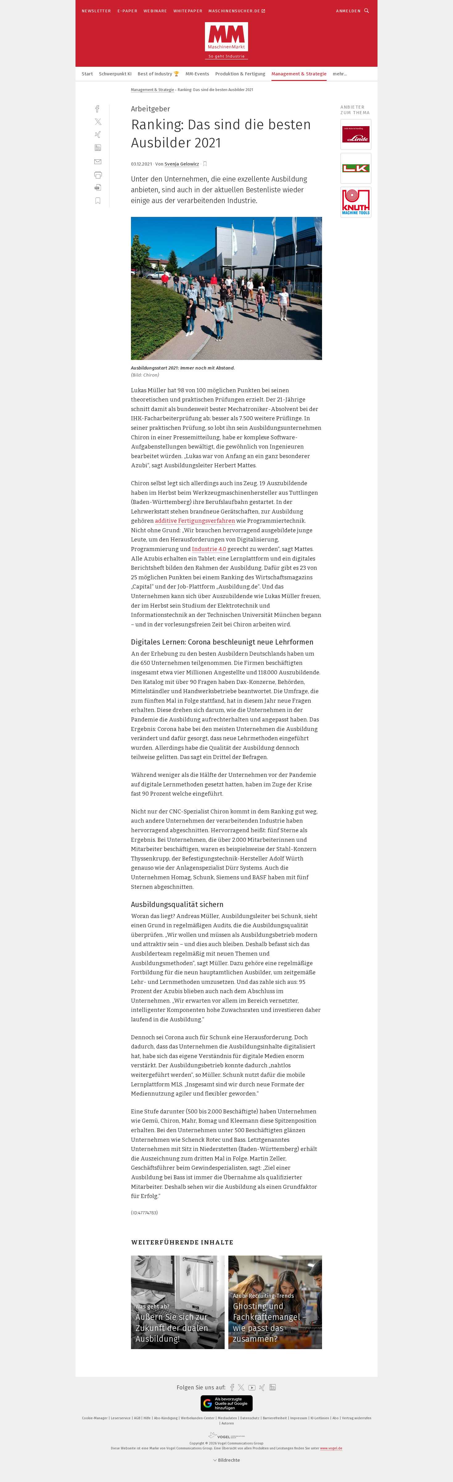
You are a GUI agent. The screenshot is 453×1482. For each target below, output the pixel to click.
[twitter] (98, 121)
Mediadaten (228, 1418)
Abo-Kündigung (166, 1418)
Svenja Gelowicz (182, 164)
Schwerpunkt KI (115, 74)
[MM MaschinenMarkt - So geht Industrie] (87, 73)
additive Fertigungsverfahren (195, 520)
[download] (98, 187)
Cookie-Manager (95, 1418)
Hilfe (148, 1418)
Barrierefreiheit (275, 1418)
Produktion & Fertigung (240, 74)
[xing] (98, 134)
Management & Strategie (299, 74)
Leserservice (121, 1418)
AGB (137, 1418)
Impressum (299, 1418)
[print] (98, 174)
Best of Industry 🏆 (158, 74)
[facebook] (98, 108)
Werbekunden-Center (198, 1418)
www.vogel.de (331, 1448)
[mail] (98, 161)
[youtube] (250, 1388)
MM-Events (197, 74)
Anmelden (348, 11)
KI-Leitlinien (320, 1418)
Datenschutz (250, 1418)
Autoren (228, 1423)
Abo (336, 1418)
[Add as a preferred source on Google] (227, 1403)
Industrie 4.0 (209, 549)
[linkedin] (98, 148)
